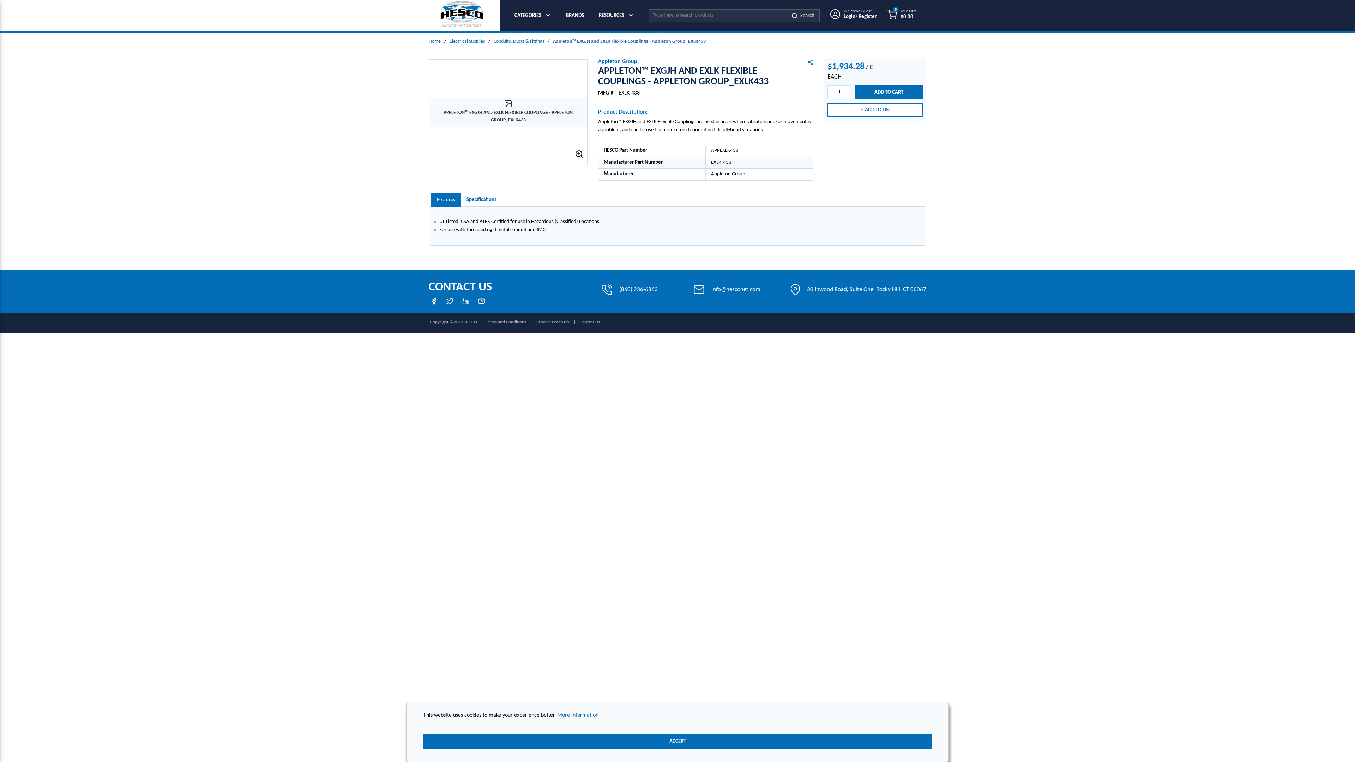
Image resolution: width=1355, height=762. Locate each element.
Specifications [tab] (481, 199)
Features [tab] (446, 199)
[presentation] (446, 200)
